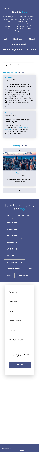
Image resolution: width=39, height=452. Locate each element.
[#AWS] (9, 273)
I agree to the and (20, 355)
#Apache (10, 255)
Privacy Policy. (17, 356)
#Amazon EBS (23, 216)
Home (4, 8)
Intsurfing (31, 49)
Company (13, 302)
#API (30, 269)
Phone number (15, 321)
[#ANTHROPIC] (12, 246)
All (5, 39)
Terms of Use (26, 354)
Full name (13, 292)
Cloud (32, 39)
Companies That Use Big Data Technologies (19, 121)
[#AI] (8, 213)
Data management (12, 49)
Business (17, 39)
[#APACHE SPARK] (13, 266)
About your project (16, 340)
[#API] (29, 266)
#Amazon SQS (13, 236)
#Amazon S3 (12, 229)
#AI (8, 216)
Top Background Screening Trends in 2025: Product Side (18, 85)
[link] (19, 169)
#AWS (9, 275)
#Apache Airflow (14, 262)
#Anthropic (12, 249)
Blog (9, 8)
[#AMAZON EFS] (12, 220)
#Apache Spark (13, 269)
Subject (12, 330)
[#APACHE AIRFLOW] (14, 260)
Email (11, 311)
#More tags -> (25, 275)
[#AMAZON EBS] (23, 213)
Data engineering (19, 44)
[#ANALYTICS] (11, 240)
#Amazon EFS (12, 222)
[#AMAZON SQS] (12, 233)
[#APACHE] (10, 253)
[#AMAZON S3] (12, 227)
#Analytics (12, 242)
